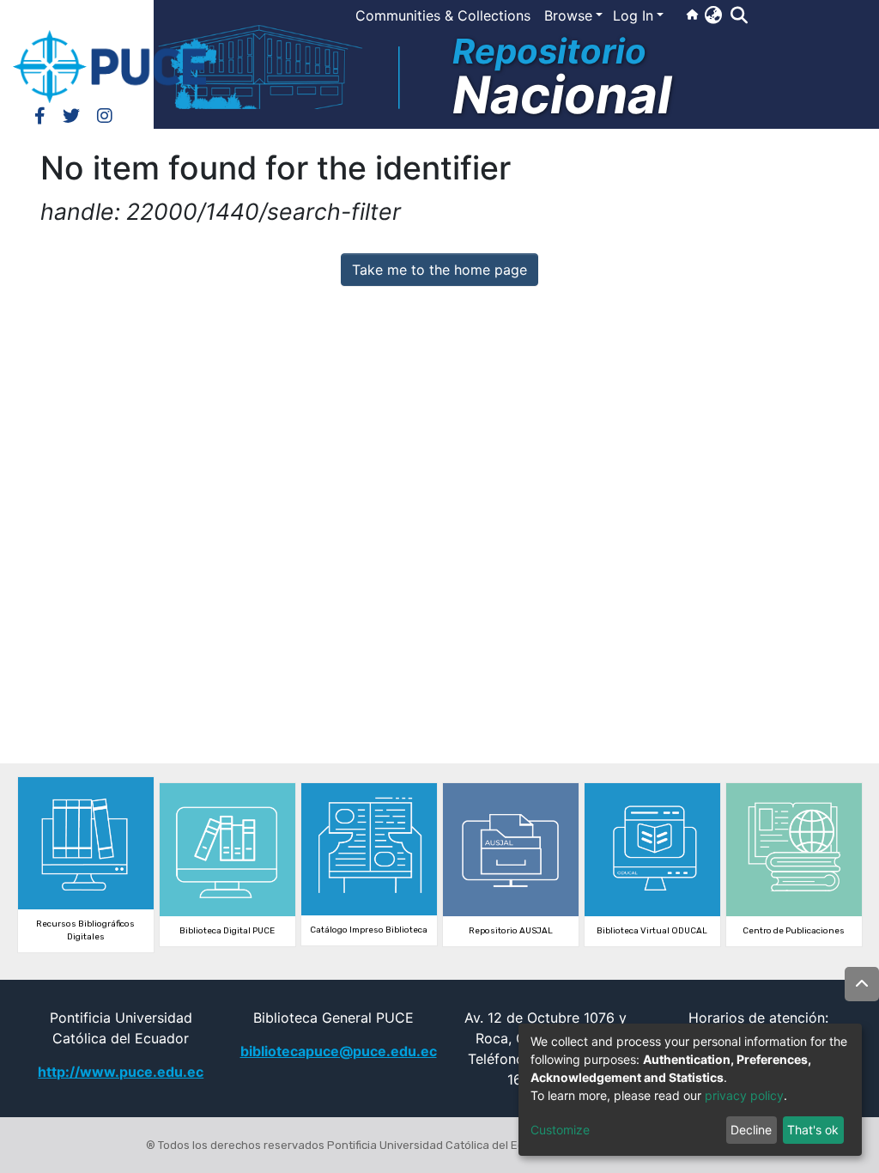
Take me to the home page (439, 269)
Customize (560, 1129)
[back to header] (862, 984)
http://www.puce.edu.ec (120, 1071)
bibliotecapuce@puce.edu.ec (338, 1051)
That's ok (813, 1129)
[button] (713, 14)
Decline (751, 1129)
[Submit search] (738, 15)
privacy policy (744, 1095)
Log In (633, 15)
